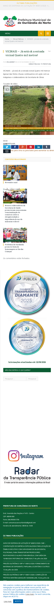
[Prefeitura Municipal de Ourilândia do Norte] (27, 21)
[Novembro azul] (15, 172)
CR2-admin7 (10, 62)
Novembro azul (11, 182)
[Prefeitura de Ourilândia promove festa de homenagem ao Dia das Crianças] (15, 235)
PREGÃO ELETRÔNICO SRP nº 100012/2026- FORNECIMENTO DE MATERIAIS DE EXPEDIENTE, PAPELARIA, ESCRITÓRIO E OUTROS (27, 6)
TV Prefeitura (46, 64)
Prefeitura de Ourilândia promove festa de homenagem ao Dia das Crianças (14, 248)
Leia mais (30, 594)
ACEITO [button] (18, 601)
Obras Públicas (34, 64)
